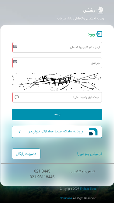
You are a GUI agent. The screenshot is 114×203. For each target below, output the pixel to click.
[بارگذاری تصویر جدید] (17, 96)
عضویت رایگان (26, 154)
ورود (57, 114)
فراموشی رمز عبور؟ (89, 154)
